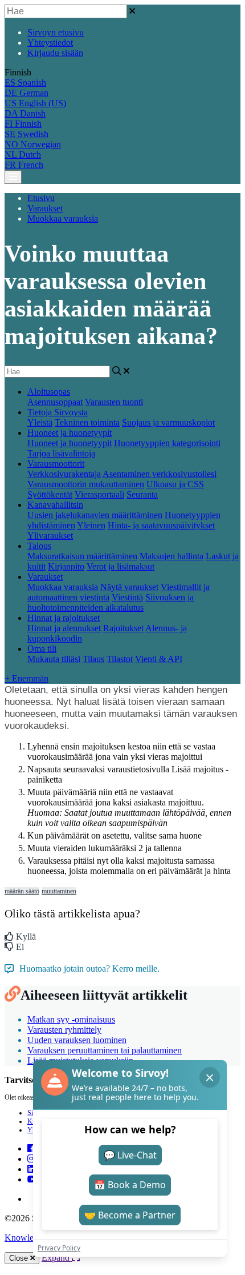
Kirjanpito (66, 566)
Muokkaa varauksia (62, 218)
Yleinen (91, 525)
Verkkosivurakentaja (64, 474)
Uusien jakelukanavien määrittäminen (94, 515)
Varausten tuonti (114, 402)
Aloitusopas (48, 391)
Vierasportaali (99, 494)
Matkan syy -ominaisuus (71, 1019)
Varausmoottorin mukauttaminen (85, 484)
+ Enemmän (26, 678)
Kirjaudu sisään (55, 53)
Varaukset (45, 208)
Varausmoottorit (55, 463)
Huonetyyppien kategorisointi (167, 443)
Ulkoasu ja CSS (175, 484)
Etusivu (41, 198)
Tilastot (120, 659)
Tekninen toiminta (87, 422)
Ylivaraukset (50, 535)
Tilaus (93, 659)
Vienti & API (158, 659)
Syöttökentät (49, 494)
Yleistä (39, 422)
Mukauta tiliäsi (53, 659)
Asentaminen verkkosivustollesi (160, 474)
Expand (57, 1257)
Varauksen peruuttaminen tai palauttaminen (104, 1050)
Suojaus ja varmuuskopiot (168, 422)
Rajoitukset (123, 628)
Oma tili (41, 648)
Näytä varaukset (129, 587)
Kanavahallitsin (55, 505)
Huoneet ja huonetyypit (69, 433)
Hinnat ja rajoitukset (63, 618)
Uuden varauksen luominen (76, 1040)
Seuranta (142, 494)
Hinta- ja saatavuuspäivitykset (161, 525)
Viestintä (127, 597)
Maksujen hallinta (171, 556)
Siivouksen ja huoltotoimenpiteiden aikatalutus (110, 602)
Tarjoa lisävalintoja (61, 453)
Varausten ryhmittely (64, 1030)
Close (19, 1258)
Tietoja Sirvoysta (57, 412)
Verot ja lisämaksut (120, 566)
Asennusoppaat (55, 402)
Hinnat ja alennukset (64, 628)
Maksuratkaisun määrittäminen (82, 556)
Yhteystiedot (50, 42)
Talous (39, 546)
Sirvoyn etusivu (55, 32)
